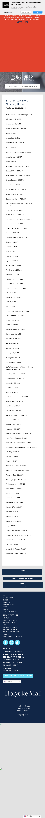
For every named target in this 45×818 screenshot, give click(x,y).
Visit (5, 595)
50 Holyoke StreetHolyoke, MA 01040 (22, 707)
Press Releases (10, 620)
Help (5, 607)
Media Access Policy (12, 636)
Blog (5, 609)
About (6, 618)
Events (6, 602)
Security (7, 634)
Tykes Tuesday (10, 611)
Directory (8, 597)
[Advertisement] (22, 46)
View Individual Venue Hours (18, 676)
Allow (38, 12)
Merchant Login (11, 632)
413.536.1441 (22, 710)
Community (8, 604)
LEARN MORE (22, 22)
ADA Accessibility (11, 627)
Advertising (9, 622)
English (9, 681)
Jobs (5, 625)
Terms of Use (27, 716)
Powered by (5, 12)
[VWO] (10, 12)
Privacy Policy (10, 629)
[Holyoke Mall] (22, 693)
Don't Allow (25, 12)
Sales (5, 600)
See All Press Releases (22, 578)
